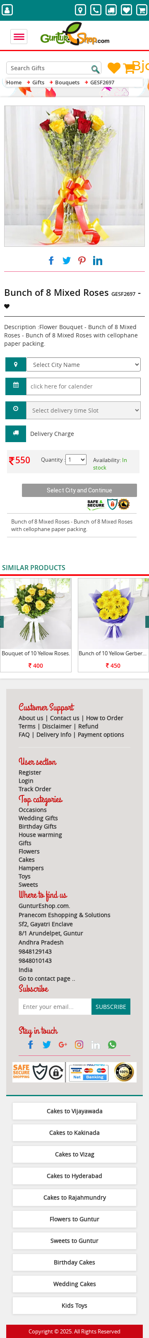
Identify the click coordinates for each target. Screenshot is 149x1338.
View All (127, 568)
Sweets (28, 884)
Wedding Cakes (74, 1284)
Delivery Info (53, 734)
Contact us (64, 718)
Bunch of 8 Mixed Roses (40, 521)
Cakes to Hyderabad (74, 1176)
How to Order (104, 718)
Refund (88, 726)
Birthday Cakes (74, 1262)
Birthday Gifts (38, 826)
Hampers (31, 868)
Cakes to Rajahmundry (74, 1197)
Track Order (35, 789)
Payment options (101, 734)
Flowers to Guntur (74, 1219)
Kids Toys (74, 1305)
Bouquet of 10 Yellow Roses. (36, 653)
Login (26, 781)
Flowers (29, 851)
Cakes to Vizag (74, 1154)
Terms (27, 726)
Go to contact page (44, 978)
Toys (25, 876)
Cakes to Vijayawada (75, 1111)
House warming (40, 835)
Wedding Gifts (38, 818)
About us (31, 718)
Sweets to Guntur (74, 1241)
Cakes (27, 859)
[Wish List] (119, 110)
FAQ (24, 734)
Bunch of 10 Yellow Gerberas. (114, 653)
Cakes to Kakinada (74, 1132)
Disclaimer (57, 726)
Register (30, 772)
